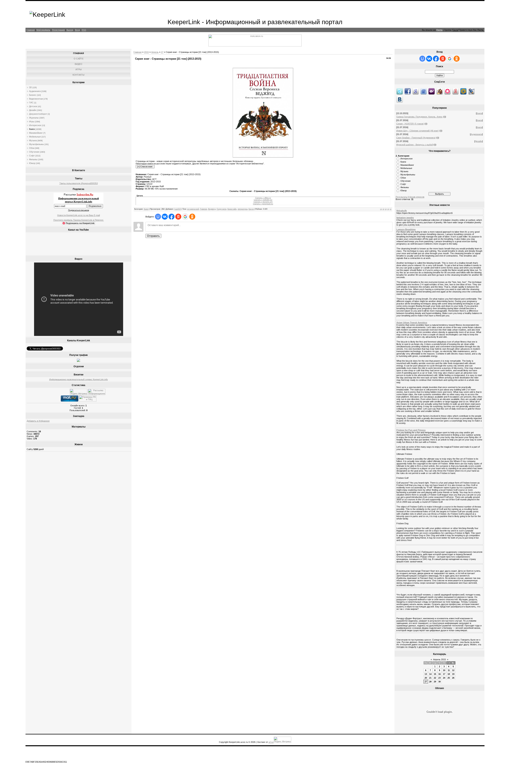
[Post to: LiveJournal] (471, 91)
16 (439, 674)
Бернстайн (232, 209)
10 (444, 670)
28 (430, 681)
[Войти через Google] (185, 216)
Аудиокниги (35, 91)
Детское (33, 106)
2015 (146, 52)
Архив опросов (416, 197)
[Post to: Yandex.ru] (455, 91)
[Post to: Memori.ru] (447, 91)
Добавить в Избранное (38, 421)
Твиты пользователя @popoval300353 (78, 183)
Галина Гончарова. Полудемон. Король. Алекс (419, 116)
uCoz (271, 742)
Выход (70, 30)
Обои (31, 148)
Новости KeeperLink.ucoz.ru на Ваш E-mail (78, 215)
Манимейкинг (36, 133)
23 (439, 678)
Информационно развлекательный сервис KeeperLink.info (78, 379)
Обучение (34, 152)
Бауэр (251, 209)
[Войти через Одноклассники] (192, 217)
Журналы (34, 117)
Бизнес (32, 95)
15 (435, 674)
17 (444, 674)
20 (426, 678)
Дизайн (32, 110)
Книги (32, 129)
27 (162, 52)
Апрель (155, 52)
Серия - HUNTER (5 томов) (410, 123)
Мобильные (35, 136)
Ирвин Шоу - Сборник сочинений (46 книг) (417, 130)
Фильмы (33, 159)
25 (448, 678)
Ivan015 (177, 209)
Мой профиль (43, 30)
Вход (77, 30)
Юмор (32, 163)
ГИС (31, 102)
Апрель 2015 (439, 659)
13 (426, 674)
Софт (32, 155)
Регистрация (58, 30)
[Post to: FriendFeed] (424, 91)
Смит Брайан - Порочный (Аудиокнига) (416, 137)
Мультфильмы (36, 144)
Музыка (33, 140)
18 (448, 674)
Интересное (35, 125)
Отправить (153, 235)
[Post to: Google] (416, 91)
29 (435, 681)
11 (449, 670)
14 (430, 674)
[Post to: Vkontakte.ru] (400, 99)
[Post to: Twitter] (400, 91)
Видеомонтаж (36, 99)
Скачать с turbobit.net (263, 200)
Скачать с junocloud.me (263, 204)
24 (444, 678)
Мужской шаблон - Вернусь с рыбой (414, 144)
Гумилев (203, 209)
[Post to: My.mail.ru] (463, 91)
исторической (193, 209)
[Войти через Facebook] (172, 217)
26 (453, 678)
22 (435, 678)
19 (453, 674)
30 (439, 681)
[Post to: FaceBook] (408, 91)
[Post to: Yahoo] (431, 91)
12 (453, 670)
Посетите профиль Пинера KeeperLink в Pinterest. (78, 220)
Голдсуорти (221, 209)
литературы (242, 209)
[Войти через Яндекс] (178, 217)
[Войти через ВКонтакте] (165, 217)
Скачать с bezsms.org (263, 202)
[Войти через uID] (158, 217)
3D (30, 87)
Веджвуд (212, 209)
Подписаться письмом (78, 210)
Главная (30, 30)
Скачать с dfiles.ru (263, 198)
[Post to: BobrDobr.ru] (439, 91)
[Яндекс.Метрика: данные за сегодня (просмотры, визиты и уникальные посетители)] (78, 392)
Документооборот (38, 114)
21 (430, 678)
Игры (31, 121)
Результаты (401, 197)
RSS (84, 30)
